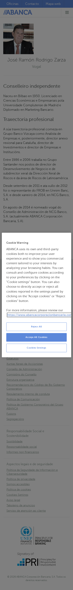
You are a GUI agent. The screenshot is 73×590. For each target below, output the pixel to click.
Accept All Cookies (36, 337)
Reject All (36, 326)
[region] (36, 295)
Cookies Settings (36, 348)
